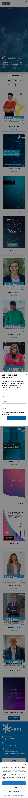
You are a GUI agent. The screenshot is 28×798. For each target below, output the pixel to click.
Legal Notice (21, 795)
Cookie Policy (7, 795)
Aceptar (14, 783)
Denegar (14, 787)
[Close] (26, 374)
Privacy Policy (14, 795)
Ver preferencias (14, 792)
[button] (25, 764)
